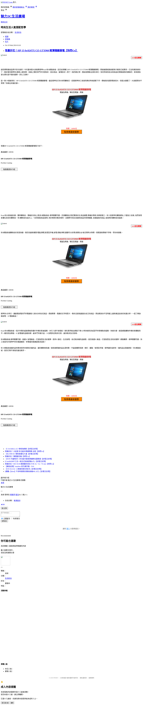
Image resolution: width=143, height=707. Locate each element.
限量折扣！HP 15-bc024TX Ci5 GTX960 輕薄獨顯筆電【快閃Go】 (41, 50)
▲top (3, 504)
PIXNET (55, 678)
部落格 (7, 39)
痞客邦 (12, 495)
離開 (12, 703)
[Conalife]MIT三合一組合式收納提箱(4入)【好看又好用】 (26, 461)
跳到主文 (4, 22)
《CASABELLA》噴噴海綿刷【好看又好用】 (22, 449)
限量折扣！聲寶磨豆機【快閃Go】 (18, 456)
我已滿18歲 (5, 703)
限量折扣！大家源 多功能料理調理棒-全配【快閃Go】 (25, 451)
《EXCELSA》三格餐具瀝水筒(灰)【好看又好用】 (23, 469)
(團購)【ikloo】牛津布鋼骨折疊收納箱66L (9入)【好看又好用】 (28, 471)
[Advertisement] (53, 189)
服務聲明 (91, 678)
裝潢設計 (17, 500)
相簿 (6, 36)
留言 (17, 495)
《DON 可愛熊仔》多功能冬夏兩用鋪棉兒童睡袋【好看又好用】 (29, 459)
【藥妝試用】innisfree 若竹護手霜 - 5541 (19, 466)
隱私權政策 (83, 678)
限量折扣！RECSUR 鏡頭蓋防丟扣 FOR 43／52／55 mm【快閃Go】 (30, 464)
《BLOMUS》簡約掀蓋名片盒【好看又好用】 (22, 454)
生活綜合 (18, 32)
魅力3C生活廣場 (13, 16)
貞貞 (2, 483)
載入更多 (4, 508)
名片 (6, 42)
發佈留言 (4, 521)
